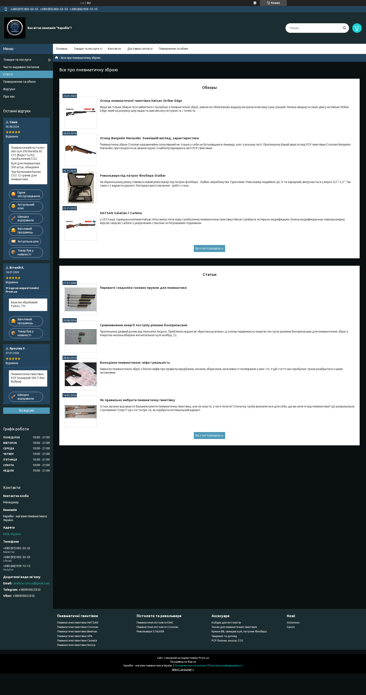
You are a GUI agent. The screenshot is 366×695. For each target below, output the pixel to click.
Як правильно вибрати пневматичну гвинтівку (137, 400)
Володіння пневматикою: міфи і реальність (135, 362)
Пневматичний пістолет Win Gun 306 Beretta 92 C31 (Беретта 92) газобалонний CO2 (28, 153)
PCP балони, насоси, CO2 (227, 640)
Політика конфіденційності (226, 665)
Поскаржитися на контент (191, 665)
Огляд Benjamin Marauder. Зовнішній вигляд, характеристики (149, 138)
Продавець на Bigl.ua (183, 661)
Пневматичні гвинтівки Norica (76, 644)
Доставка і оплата (139, 48)
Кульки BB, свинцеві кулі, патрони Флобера (239, 631)
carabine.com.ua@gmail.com (31, 583)
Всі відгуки (26, 410)
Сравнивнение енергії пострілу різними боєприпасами (143, 325)
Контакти (114, 48)
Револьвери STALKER (150, 631)
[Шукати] (344, 28)
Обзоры (209, 87)
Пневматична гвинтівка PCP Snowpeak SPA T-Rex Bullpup (28, 377)
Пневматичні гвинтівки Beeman (77, 631)
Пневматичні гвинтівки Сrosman (77, 626)
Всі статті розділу (207, 248)
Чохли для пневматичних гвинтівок (234, 626)
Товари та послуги (86, 48)
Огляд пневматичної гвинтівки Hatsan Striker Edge (141, 100)
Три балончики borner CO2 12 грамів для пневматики (26, 175)
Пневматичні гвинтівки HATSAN (77, 622)
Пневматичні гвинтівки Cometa (77, 640)
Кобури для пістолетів (226, 622)
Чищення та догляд (224, 635)
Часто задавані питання (21, 67)
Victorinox (293, 622)
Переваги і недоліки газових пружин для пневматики (143, 287)
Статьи (209, 274)
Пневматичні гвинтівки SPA (74, 635)
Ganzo (291, 626)
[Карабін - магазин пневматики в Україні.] (14, 27)
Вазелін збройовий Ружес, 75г (24, 304)
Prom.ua (204, 657)
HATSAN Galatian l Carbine (121, 213)
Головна (61, 48)
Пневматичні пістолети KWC (155, 622)
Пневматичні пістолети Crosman (157, 626)
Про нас (9, 96)
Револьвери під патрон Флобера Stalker (133, 175)
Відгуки (9, 89)
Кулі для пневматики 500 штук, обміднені (25, 165)
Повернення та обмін (173, 48)
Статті (8, 74)
